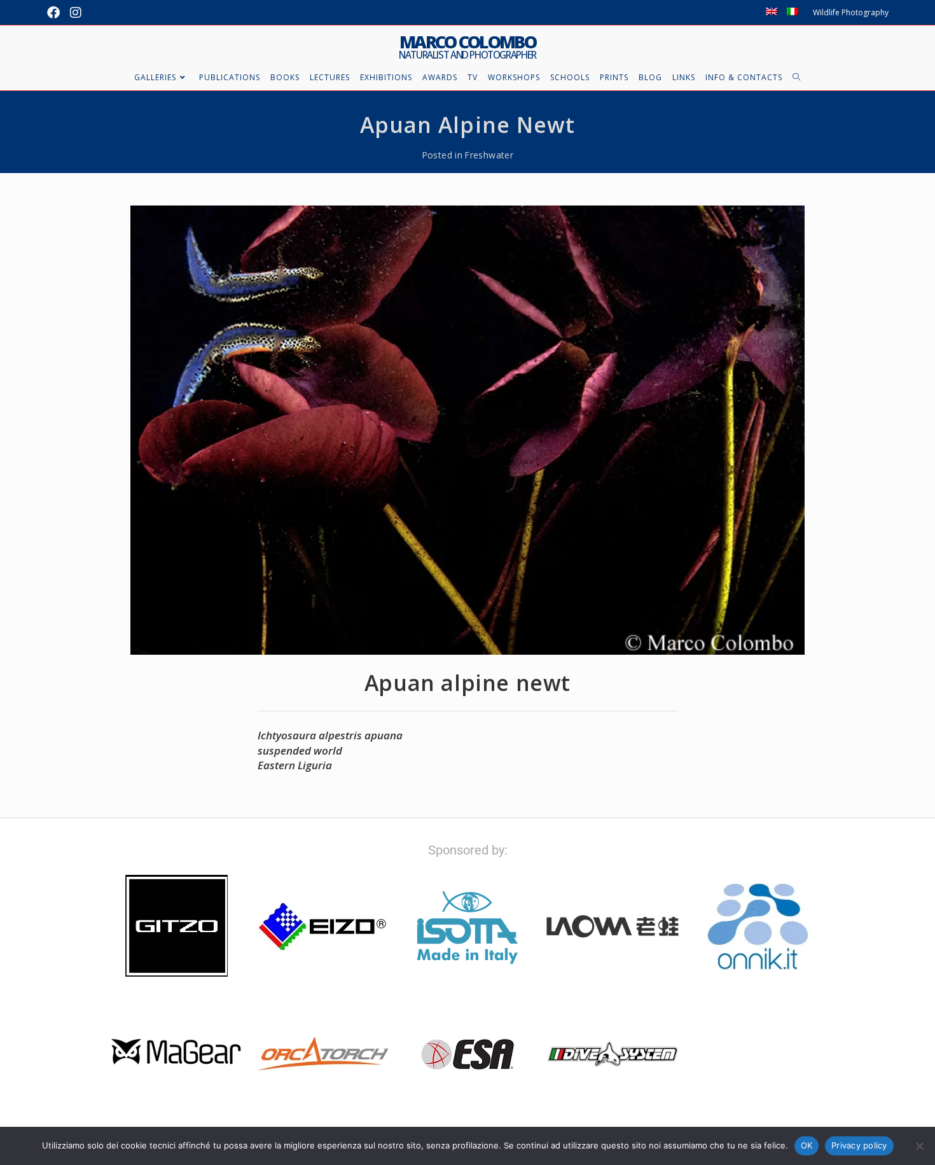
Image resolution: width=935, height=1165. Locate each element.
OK (807, 1145)
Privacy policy (859, 1145)
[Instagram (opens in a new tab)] (76, 12)
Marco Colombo (467, 46)
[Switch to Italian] (792, 12)
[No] (919, 1146)
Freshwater (488, 155)
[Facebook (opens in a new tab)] (56, 12)
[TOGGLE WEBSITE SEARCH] (796, 77)
